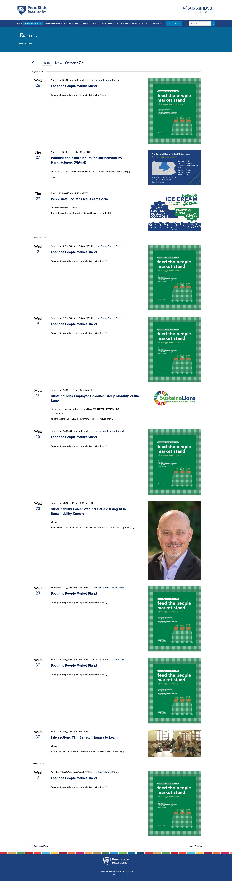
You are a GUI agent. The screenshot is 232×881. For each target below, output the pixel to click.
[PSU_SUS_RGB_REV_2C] (116, 858)
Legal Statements (121, 875)
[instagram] (206, 12)
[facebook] (201, 12)
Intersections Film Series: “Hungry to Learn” (85, 737)
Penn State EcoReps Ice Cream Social (80, 199)
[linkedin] (211, 12)
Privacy (107, 875)
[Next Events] (37, 63)
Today (47, 62)
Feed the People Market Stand (74, 85)
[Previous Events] (33, 63)
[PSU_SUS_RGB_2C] (32, 6)
